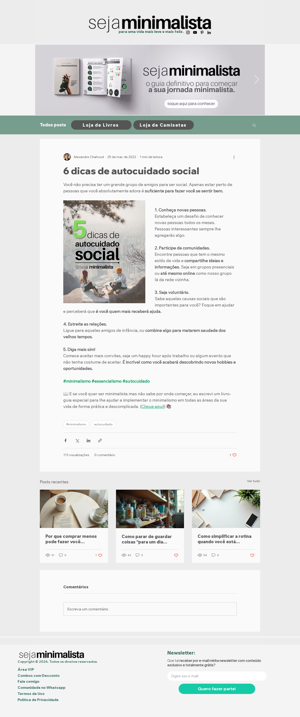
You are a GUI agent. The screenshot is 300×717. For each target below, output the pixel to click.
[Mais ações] (234, 157)
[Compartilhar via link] (100, 440)
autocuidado (103, 424)
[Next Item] (256, 80)
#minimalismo (76, 424)
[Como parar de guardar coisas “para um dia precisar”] (150, 509)
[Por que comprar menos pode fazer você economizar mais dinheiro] (74, 509)
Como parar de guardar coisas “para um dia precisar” (147, 539)
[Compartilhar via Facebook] (65, 440)
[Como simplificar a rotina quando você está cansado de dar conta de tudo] (226, 509)
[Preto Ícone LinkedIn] (209, 32)
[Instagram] (188, 32)
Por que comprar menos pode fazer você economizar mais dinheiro (73, 539)
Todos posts (53, 125)
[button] (254, 125)
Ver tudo (253, 481)
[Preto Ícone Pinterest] (202, 32)
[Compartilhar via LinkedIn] (88, 440)
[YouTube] (195, 32)
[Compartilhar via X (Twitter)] (77, 440)
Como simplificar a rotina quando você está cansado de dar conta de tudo (224, 539)
